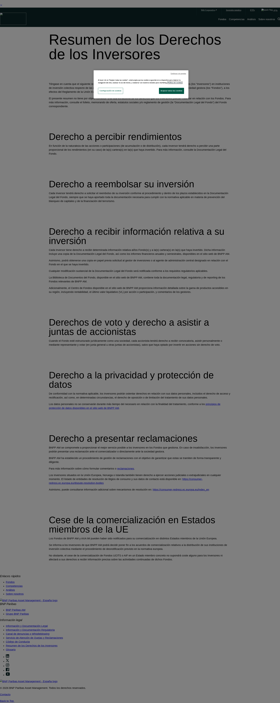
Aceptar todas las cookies (171, 91)
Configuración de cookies (110, 91)
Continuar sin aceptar (178, 74)
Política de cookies (175, 83)
